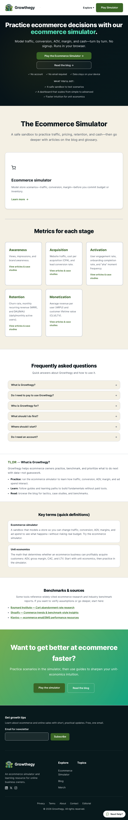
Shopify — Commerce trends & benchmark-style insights (45, 612)
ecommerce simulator (44, 479)
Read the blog (81, 687)
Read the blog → (64, 65)
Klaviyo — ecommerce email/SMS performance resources (45, 617)
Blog (61, 781)
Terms (52, 803)
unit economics (86, 558)
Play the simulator (49, 687)
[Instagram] (15, 787)
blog (35, 493)
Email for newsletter (17, 729)
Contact (74, 803)
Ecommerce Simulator (65, 772)
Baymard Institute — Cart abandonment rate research (42, 607)
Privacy (41, 803)
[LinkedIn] (6, 787)
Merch (62, 787)
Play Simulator (109, 7)
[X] (11, 787)
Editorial (86, 803)
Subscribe (60, 736)
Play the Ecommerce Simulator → (64, 55)
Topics (81, 762)
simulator (20, 562)
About (63, 803)
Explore (87, 7)
